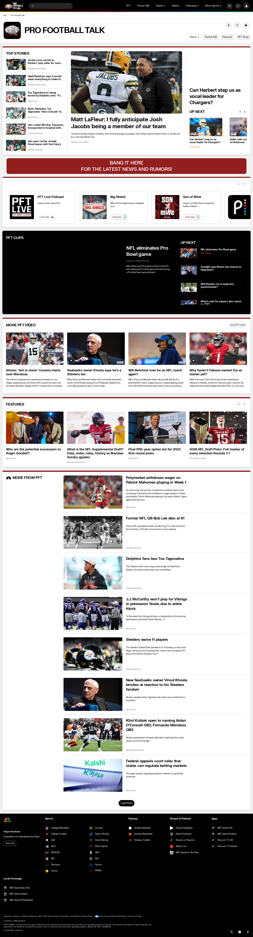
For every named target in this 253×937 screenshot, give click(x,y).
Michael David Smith (80, 142)
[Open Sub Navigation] (165, 6)
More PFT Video (238, 325)
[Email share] (246, 25)
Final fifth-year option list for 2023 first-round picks (154, 451)
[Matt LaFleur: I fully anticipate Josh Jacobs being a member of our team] (126, 82)
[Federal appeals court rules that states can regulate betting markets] (93, 775)
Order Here (190, 217)
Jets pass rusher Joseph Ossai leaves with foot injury (44, 143)
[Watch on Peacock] (240, 207)
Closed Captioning (29, 916)
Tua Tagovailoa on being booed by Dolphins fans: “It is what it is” (45, 94)
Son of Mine (192, 197)
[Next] (245, 112)
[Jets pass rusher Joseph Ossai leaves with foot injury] (16, 145)
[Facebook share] (228, 25)
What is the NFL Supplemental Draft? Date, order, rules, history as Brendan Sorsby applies (95, 453)
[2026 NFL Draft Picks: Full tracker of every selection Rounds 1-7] (218, 428)
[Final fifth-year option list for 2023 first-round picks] (157, 428)
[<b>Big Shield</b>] (95, 207)
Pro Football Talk (17, 15)
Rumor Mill (143, 5)
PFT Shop (243, 37)
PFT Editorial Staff (197, 458)
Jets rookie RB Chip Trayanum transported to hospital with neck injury (45, 126)
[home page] (14, 6)
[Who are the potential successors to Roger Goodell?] (35, 428)
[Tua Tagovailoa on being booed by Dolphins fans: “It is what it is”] (16, 96)
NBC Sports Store (51, 916)
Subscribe (10, 843)
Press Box (64, 916)
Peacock (227, 37)
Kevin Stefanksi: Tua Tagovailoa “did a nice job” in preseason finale (44, 110)
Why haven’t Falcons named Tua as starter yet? (215, 372)
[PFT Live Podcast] (22, 207)
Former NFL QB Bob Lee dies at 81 (155, 518)
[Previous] (240, 112)
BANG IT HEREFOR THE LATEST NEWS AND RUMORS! (126, 166)
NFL (5, 15)
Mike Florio (33, 101)
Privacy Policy (87, 916)
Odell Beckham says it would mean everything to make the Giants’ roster (45, 78)
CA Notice (122, 916)
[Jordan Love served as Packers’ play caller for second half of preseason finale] (16, 64)
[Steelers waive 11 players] (93, 653)
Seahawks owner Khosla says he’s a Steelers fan (94, 372)
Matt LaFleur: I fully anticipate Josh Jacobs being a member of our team (118, 123)
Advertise (7, 916)
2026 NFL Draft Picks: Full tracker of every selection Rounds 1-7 (216, 451)
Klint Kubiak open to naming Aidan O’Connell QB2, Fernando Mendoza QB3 (156, 725)
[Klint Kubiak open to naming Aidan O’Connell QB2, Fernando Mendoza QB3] (93, 734)
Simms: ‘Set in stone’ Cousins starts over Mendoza (33, 372)
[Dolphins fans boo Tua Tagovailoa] (93, 573)
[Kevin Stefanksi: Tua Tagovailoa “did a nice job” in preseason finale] (16, 113)
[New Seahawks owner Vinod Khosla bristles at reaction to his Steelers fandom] (93, 694)
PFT (128, 5)
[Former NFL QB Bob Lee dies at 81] (93, 532)
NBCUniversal (19, 921)
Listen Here (44, 217)
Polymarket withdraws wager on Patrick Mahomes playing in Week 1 (156, 480)
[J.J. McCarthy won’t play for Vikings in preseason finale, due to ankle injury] (93, 613)
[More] (229, 6)
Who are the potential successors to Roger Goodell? (33, 451)
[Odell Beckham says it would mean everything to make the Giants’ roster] (16, 80)
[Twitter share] (237, 25)
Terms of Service (135, 916)
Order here (117, 217)
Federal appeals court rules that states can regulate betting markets (156, 763)
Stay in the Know (12, 831)
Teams (192, 37)
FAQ (40, 916)
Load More (126, 803)
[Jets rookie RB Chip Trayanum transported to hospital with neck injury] (16, 129)
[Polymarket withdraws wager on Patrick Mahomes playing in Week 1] (93, 492)
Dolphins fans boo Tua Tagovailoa (155, 558)
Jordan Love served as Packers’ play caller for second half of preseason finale (46, 62)
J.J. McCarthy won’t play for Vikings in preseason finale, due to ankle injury (156, 604)
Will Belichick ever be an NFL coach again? (155, 372)
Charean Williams (35, 133)
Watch (175, 5)
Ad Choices (75, 916)
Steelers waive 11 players (147, 639)
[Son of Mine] (167, 207)
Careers (16, 916)
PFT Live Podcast (51, 197)
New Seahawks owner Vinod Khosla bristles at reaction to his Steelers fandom (156, 685)
